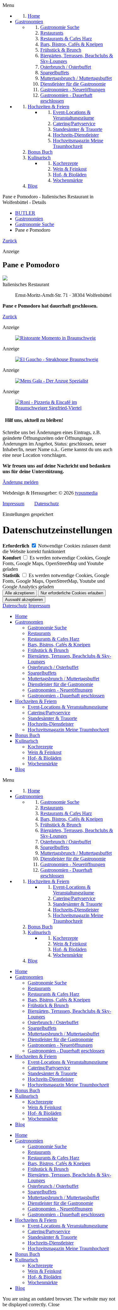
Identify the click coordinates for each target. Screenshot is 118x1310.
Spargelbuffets (42, 673)
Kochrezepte (40, 746)
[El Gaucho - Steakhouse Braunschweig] (56, 359)
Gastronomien (29, 622)
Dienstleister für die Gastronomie (60, 684)
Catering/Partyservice (49, 712)
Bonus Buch (27, 735)
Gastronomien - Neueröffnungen (60, 690)
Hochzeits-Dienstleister (51, 724)
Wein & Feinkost (44, 752)
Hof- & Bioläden (44, 758)
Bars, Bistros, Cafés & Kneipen (59, 644)
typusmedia (86, 493)
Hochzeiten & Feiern (36, 701)
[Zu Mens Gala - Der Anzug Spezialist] (51, 380)
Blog (20, 769)
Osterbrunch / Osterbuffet (53, 667)
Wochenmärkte (43, 763)
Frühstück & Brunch (48, 650)
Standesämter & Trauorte (52, 718)
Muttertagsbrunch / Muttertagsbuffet (63, 678)
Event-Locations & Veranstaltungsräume (68, 707)
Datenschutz (46, 503)
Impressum (13, 503)
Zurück (10, 240)
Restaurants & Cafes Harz (53, 639)
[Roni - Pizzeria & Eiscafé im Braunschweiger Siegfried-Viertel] (59, 408)
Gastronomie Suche (47, 627)
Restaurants (39, 633)
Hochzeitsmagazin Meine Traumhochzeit (68, 729)
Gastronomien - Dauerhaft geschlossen (66, 695)
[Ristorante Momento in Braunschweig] (55, 338)
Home (21, 616)
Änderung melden (20, 482)
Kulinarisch (26, 741)
